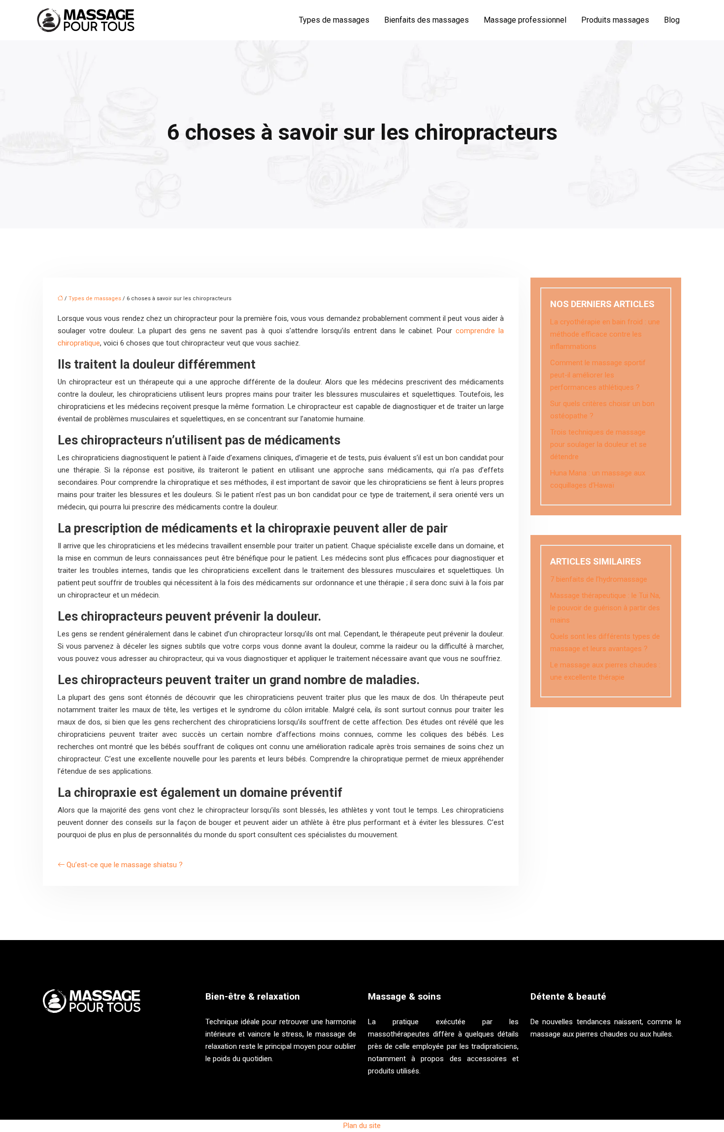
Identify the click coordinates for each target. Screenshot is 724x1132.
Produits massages (615, 20)
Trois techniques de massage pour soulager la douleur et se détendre (598, 444)
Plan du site (362, 1125)
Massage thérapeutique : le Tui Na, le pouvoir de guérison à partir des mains (605, 608)
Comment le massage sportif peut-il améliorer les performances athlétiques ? (598, 375)
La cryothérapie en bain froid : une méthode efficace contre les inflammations (605, 334)
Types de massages (334, 20)
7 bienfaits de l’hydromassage (598, 579)
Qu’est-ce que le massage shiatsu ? (124, 864)
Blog (672, 20)
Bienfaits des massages (426, 20)
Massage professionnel (525, 20)
